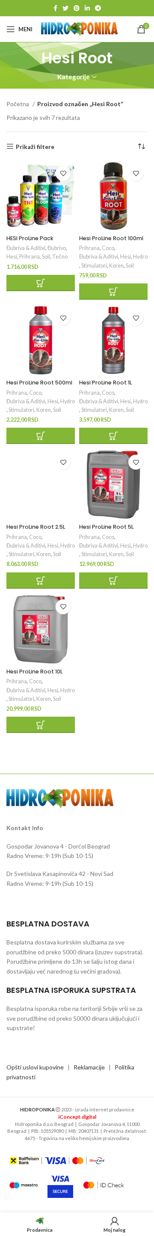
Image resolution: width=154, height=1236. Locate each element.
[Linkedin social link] (87, 8)
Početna (18, 103)
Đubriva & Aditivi (25, 248)
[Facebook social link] (55, 8)
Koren (116, 265)
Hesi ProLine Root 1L (105, 382)
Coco (108, 248)
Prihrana (29, 256)
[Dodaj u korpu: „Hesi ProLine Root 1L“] (113, 436)
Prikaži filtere (35, 146)
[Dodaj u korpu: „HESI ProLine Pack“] (40, 283)
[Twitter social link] (65, 8)
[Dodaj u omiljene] (63, 173)
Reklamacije (89, 1067)
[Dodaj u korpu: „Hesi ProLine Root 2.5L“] (40, 580)
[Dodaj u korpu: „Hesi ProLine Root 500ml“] (40, 436)
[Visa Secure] (60, 1185)
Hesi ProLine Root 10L (34, 671)
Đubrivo (56, 248)
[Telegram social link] (98, 8)
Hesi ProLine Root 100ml (111, 238)
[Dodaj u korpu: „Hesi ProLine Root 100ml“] (113, 291)
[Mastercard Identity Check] (103, 1185)
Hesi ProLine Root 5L (106, 526)
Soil (46, 256)
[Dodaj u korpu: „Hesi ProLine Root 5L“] (113, 580)
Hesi (11, 256)
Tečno (60, 256)
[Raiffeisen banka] (57, 1160)
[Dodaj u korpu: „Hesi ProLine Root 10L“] (40, 725)
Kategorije (73, 77)
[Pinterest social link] (76, 8)
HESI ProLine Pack (29, 238)
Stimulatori (94, 265)
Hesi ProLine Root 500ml (39, 382)
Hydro (140, 256)
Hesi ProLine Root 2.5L (35, 526)
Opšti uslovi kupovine (35, 1067)
